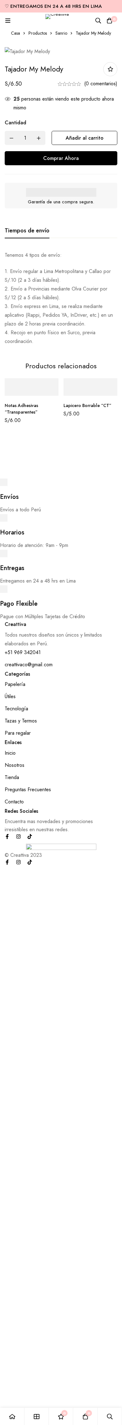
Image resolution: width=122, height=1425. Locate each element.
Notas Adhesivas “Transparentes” (21, 408)
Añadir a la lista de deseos (110, 69)
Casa (15, 33)
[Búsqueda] (98, 20)
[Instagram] (18, 836)
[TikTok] (29, 836)
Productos (37, 33)
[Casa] (12, 1416)
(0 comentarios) (100, 83)
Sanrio (61, 33)
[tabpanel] (61, 298)
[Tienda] (36, 1416)
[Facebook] (7, 836)
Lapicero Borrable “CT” (87, 405)
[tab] (27, 231)
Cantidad (15, 122)
